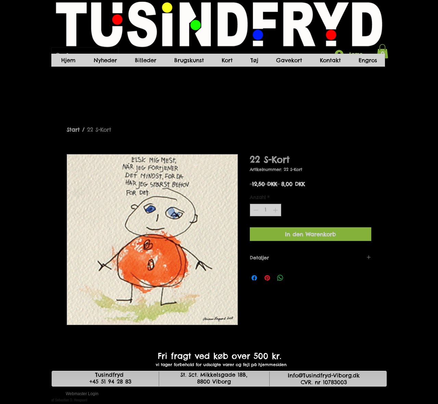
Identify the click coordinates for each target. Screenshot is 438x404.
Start (73, 129)
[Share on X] (293, 278)
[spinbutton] (265, 210)
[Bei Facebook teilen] (254, 278)
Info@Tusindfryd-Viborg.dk (324, 375)
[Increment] (276, 210)
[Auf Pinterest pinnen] (267, 278)
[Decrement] (255, 210)
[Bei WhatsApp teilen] (280, 278)
